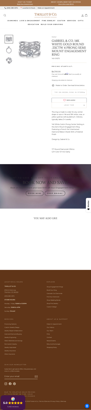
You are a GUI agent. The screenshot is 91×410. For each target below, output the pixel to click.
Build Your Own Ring (52, 24)
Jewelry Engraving (10, 337)
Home (54, 37)
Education (33, 24)
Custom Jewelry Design (11, 327)
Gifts (80, 20)
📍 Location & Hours (27, 8)
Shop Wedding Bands (53, 300)
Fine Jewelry (49, 20)
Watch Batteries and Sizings (13, 340)
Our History (50, 327)
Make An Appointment (54, 324)
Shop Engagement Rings (55, 287)
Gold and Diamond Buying (13, 334)
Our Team (50, 330)
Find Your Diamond (53, 297)
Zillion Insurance (9, 354)
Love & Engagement (30, 20)
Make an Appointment (46, 8)
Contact (49, 337)
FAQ (48, 334)
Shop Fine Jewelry (52, 303)
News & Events (51, 340)
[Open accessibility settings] (87, 406)
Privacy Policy (55, 401)
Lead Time (69, 105)
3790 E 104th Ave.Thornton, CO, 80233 (11, 291)
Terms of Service (44, 401)
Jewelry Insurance (10, 351)
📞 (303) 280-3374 (11, 8)
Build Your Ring (52, 290)
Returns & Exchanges (53, 344)
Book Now (34, 193)
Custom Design (52, 307)
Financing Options (10, 324)
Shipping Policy (52, 347)
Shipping (55, 80)
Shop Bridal (55, 193)
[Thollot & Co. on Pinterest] (14, 383)
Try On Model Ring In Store (69, 92)
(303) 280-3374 (9, 296)
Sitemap (63, 401)
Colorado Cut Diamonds (54, 293)
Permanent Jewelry (10, 344)
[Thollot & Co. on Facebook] (10, 383)
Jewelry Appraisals (10, 347)
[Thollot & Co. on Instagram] (5, 383)
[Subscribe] (36, 376)
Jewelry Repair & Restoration (13, 330)
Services (71, 20)
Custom (61, 20)
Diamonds (13, 20)
